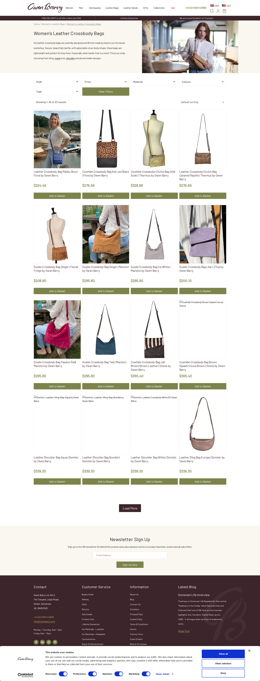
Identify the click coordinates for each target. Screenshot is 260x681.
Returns (85, 609)
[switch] (92, 673)
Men (81, 7)
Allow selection (223, 663)
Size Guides (87, 614)
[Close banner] (249, 651)
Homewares (95, 7)
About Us (134, 594)
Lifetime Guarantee (129, 18)
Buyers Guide (87, 594)
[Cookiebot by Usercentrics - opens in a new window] (25, 675)
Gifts (145, 7)
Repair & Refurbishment (93, 644)
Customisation (88, 639)
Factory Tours (136, 634)
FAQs (84, 604)
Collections (159, 7)
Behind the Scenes (138, 644)
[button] (212, 11)
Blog (132, 599)
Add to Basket (57, 195)
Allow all (223, 654)
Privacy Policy (136, 614)
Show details (163, 674)
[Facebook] (36, 642)
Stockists (134, 609)
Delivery (85, 599)
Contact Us (135, 604)
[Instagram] (48, 642)
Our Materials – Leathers (93, 629)
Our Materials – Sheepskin (93, 634)
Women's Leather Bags (53, 24)
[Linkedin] (42, 642)
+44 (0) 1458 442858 (195, 7)
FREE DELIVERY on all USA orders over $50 (61, 18)
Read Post (184, 631)
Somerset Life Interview (194, 595)
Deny (223, 673)
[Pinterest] (55, 642)
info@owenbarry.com (44, 621)
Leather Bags (112, 7)
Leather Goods (130, 7)
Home (37, 24)
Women (69, 7)
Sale (173, 7)
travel (57, 58)
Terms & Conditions (139, 624)
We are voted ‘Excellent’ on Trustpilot (196, 18)
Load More (130, 508)
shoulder (70, 58)
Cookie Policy (136, 619)
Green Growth (136, 639)
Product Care (88, 619)
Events (133, 629)
